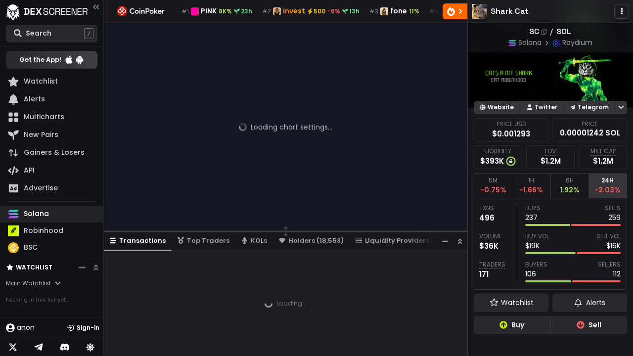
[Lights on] (90, 347)
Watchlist (34, 267)
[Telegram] (38, 347)
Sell (594, 325)
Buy (517, 325)
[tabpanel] (550, 244)
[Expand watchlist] (96, 267)
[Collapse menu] (96, 6)
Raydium (577, 42)
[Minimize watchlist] (82, 267)
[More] (621, 11)
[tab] (493, 185)
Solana (530, 42)
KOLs (259, 240)
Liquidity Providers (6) (403, 240)
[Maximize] (459, 241)
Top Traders (208, 240)
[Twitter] (13, 347)
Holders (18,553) (316, 240)
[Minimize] (445, 241)
